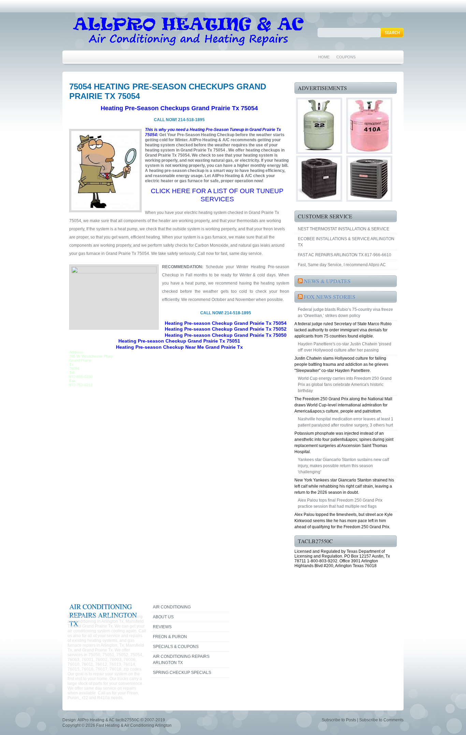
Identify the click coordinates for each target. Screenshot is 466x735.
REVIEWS (162, 626)
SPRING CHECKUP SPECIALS (182, 672)
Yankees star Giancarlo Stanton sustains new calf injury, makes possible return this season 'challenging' (343, 465)
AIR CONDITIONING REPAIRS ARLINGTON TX (181, 659)
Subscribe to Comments (381, 720)
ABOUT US (163, 617)
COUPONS (345, 57)
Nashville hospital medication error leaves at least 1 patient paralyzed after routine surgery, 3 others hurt (345, 422)
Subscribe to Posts (339, 720)
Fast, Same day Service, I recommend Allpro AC (342, 264)
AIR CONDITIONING (172, 607)
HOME (324, 57)
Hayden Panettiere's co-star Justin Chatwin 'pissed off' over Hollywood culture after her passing (344, 347)
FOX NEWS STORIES (329, 296)
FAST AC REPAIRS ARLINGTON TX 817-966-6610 (344, 255)
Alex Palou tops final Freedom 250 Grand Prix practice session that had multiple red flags (340, 503)
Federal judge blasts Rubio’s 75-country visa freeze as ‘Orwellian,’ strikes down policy (345, 312)
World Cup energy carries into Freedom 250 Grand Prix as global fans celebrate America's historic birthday (345, 384)
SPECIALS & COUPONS (176, 646)
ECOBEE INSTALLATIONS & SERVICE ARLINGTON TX (346, 241)
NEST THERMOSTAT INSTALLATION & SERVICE (343, 229)
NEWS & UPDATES (327, 281)
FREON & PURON (170, 636)
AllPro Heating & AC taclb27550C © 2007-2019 (121, 720)
